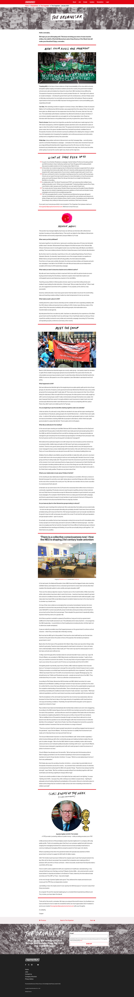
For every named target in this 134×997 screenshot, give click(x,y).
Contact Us (28, 974)
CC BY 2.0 (76, 579)
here (81, 940)
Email (71, 933)
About (74, 2)
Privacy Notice (29, 979)
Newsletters (100, 2)
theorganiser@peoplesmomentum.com (50, 206)
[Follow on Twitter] (28, 965)
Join (80, 2)
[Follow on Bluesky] (35, 965)
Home (27, 6)
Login (107, 2)
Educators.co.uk (63, 579)
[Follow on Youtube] (38, 965)
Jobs (26, 972)
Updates (92, 2)
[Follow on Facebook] (25, 965)
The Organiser (44, 6)
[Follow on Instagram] (32, 965)
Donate (85, 2)
